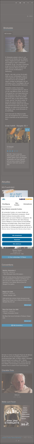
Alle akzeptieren (17, 235)
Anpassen (17, 239)
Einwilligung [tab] (6, 204)
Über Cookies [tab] (16, 204)
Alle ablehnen (17, 244)
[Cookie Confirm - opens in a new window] (25, 199)
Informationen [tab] (28, 204)
